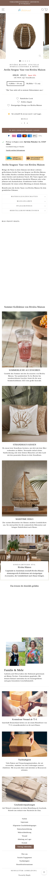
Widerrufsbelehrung (24, 832)
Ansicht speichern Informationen (15, 150)
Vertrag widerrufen (24, 847)
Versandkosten (30, 77)
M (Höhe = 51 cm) (33, 83)
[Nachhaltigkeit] (24, 744)
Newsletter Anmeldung (24, 870)
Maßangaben (24, 201)
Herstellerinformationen (24, 210)
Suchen (24, 819)
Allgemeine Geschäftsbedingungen (24, 825)
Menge (24, 119)
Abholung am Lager (24, 839)
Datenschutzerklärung (24, 829)
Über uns (24, 854)
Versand (24, 836)
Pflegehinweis (25, 206)
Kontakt (24, 843)
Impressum (24, 822)
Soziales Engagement (24, 857)
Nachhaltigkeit (24, 861)
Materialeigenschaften (24, 196)
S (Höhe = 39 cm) (15, 83)
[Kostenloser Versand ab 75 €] (24, 703)
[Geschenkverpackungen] (24, 789)
